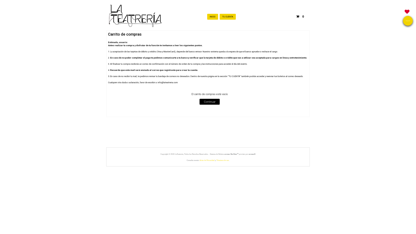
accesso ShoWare (231, 154)
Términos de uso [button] (222, 160)
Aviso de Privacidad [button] (207, 160)
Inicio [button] (212, 16)
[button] (300, 16)
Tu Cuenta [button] (227, 16)
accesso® (252, 154)
